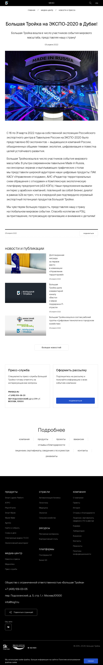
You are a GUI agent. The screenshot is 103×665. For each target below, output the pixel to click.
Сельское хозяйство (47, 518)
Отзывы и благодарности (51, 445)
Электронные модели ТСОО (17, 538)
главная (31, 10)
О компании (78, 498)
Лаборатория (78, 531)
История (76, 508)
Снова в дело (10, 533)
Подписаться (75, 401)
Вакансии (79, 439)
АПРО (7, 503)
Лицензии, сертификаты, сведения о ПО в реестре (42, 450)
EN (97, 3)
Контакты (83, 450)
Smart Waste (10, 513)
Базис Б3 (43, 560)
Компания (24, 439)
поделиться (89, 233)
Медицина (43, 508)
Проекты (60, 439)
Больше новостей (51, 347)
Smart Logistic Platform (14, 498)
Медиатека (9, 564)
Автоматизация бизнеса (49, 498)
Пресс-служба (11, 569)
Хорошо (91, 661)
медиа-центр (47, 10)
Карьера (76, 526)
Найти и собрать (12, 528)
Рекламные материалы (49, 534)
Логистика (43, 503)
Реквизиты (51, 456)
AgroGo (8, 523)
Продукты (43, 439)
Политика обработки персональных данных (82, 649)
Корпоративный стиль (48, 539)
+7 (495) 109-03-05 (16, 589)
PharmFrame (10, 508)
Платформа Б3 (45, 555)
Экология (43, 513)
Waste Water (10, 518)
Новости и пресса (67, 10)
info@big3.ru (12, 602)
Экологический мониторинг (16, 543)
